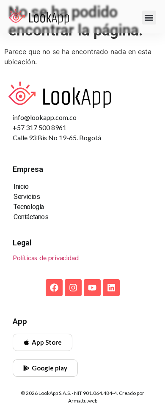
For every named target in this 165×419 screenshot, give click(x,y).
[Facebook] (54, 287)
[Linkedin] (111, 287)
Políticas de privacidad (45, 257)
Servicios (27, 197)
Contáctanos (31, 217)
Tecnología (29, 207)
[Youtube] (92, 287)
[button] (149, 17)
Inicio (21, 186)
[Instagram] (73, 287)
